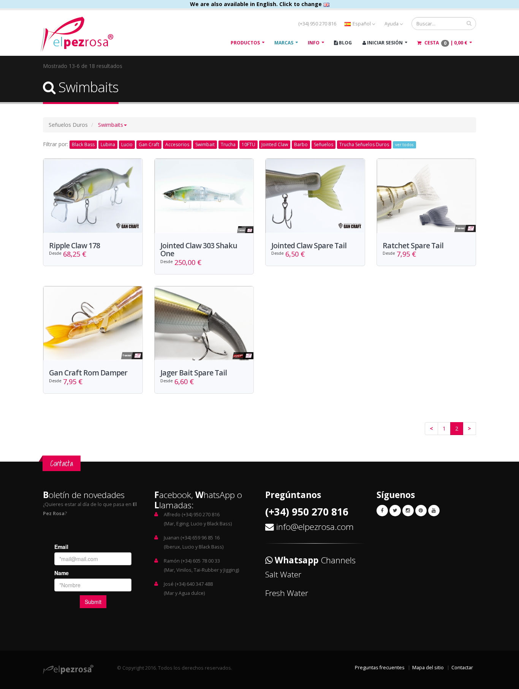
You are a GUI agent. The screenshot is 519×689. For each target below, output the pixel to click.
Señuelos (323, 144)
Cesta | (445, 42)
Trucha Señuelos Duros (364, 144)
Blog (345, 42)
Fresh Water (286, 593)
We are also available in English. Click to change (256, 4)
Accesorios (177, 144)
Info (314, 42)
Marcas (283, 42)
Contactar (462, 667)
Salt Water (283, 574)
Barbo (301, 144)
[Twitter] (395, 510)
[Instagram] (408, 510)
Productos (245, 42)
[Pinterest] (421, 510)
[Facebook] (382, 510)
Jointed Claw (274, 144)
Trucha (228, 144)
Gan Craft (149, 144)
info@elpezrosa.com (315, 527)
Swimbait (205, 144)
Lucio (127, 144)
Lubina (108, 144)
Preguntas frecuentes (380, 667)
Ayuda (392, 23)
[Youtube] (434, 510)
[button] (112, 124)
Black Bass (83, 144)
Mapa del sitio (428, 667)
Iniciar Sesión (384, 42)
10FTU (248, 144)
